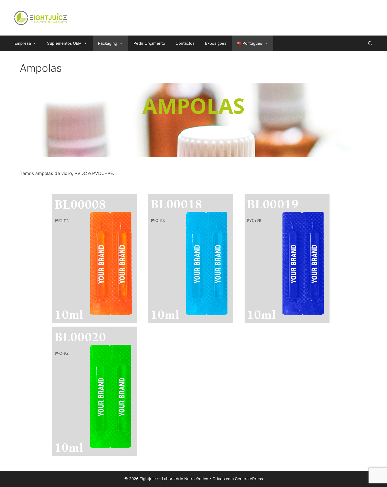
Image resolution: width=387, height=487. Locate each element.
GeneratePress (249, 478)
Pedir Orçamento (149, 43)
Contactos (185, 43)
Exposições (215, 43)
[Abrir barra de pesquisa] (370, 43)
